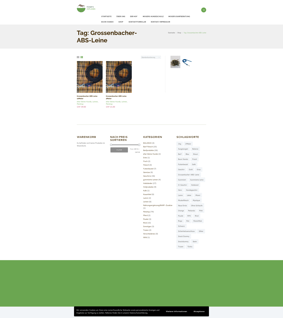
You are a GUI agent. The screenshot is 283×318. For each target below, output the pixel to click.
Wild (145, 237)
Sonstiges (147, 226)
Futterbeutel (148, 168)
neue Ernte (182, 205)
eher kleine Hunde (84, 101)
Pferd (145, 215)
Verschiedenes (149, 233)
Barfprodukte (148, 150)
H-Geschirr (182, 185)
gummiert (182, 180)
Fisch (145, 161)
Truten (145, 230)
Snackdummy (183, 241)
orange (181, 210)
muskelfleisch (183, 200)
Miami (197, 195)
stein (195, 241)
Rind (145, 222)
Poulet (145, 219)
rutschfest (197, 221)
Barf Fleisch (148, 146)
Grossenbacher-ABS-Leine (188, 174)
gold (191, 169)
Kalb (145, 190)
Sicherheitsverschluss (186, 231)
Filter (119, 150)
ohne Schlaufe (196, 205)
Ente (145, 157)
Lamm (145, 198)
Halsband (194, 185)
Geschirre (147, 176)
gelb (194, 164)
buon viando (107, 22)
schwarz (181, 226)
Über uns (120, 16)
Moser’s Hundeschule (153, 16)
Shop (121, 22)
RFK (189, 216)
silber (201, 231)
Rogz (180, 221)
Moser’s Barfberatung (179, 16)
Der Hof (133, 16)
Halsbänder (147, 183)
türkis (189, 246)
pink (201, 210)
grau (199, 169)
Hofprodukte (148, 187)
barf (179, 154)
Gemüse (146, 172)
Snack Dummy (183, 236)
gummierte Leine (196, 180)
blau (187, 154)
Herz (180, 190)
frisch (194, 159)
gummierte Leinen (150, 179)
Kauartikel (147, 194)
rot (187, 221)
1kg (179, 144)
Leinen (95, 101)
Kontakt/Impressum (160, 22)
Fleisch (146, 165)
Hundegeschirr (191, 190)
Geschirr (181, 169)
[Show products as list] (81, 57)
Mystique (196, 200)
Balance (195, 149)
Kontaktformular (137, 22)
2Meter (188, 144)
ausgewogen (183, 149)
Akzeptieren (199, 311)
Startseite (106, 16)
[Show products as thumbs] (78, 57)
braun (195, 154)
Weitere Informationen (176, 311)
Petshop (80, 104)
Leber (189, 195)
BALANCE (147, 143)
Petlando (191, 210)
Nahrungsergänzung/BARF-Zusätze (157, 205)
